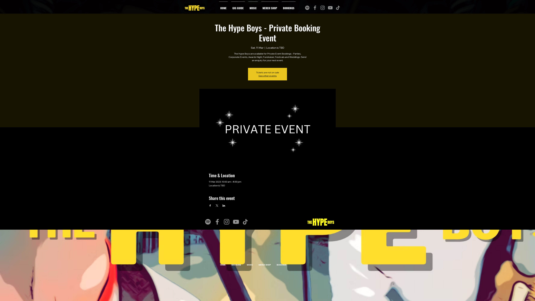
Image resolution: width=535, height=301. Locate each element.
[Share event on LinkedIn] (223, 205)
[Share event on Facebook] (210, 205)
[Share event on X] (217, 205)
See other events (267, 75)
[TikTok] (338, 8)
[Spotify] (307, 8)
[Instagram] (322, 8)
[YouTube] (330, 8)
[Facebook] (315, 8)
